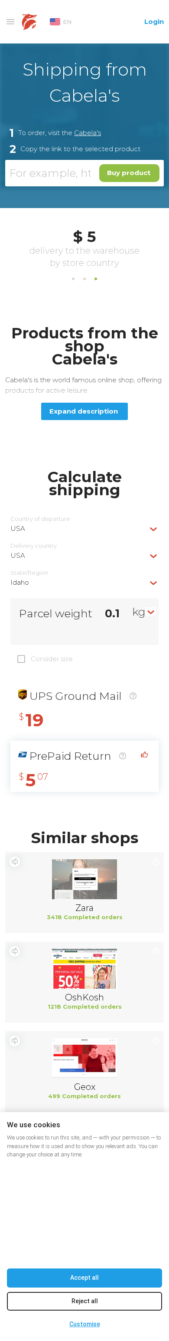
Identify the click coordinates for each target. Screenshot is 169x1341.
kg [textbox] (139, 611)
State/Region (29, 573)
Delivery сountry (33, 546)
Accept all (84, 1277)
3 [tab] (95, 279)
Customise (84, 1324)
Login (154, 21)
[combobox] (84, 528)
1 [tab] (73, 279)
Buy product (128, 173)
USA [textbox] (17, 528)
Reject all (85, 1301)
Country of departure (40, 519)
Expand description (83, 411)
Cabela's (87, 133)
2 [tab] (84, 279)
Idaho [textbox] (19, 582)
